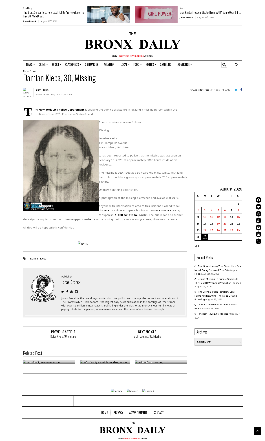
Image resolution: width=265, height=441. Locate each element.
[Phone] (258, 241)
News (182, 8)
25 (211, 230)
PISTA (133, 215)
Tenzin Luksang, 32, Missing (147, 336)
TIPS (168, 210)
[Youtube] (258, 227)
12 (218, 217)
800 (154, 210)
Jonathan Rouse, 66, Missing (213, 313)
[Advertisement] (44, 43)
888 (120, 215)
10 (204, 217)
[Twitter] (258, 207)
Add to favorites (201, 89)
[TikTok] (258, 220)
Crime (26, 71)
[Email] (258, 234)
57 (125, 215)
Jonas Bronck (29, 21)
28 (231, 230)
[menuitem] (29, 65)
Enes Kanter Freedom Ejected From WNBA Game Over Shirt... (210, 12)
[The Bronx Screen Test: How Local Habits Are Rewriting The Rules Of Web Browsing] (108, 14)
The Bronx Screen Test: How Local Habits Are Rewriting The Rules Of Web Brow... (53, 14)
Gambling (27, 8)
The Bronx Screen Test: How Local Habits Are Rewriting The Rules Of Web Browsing (216, 295)
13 (225, 217)
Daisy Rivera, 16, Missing (63, 336)
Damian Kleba (38, 258)
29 (238, 230)
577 (160, 210)
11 (211, 217)
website (89, 219)
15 (238, 217)
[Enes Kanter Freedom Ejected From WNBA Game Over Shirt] (156, 14)
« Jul (197, 246)
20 (225, 223)
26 (218, 230)
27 (225, 230)
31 (204, 235)
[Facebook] (258, 200)
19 (218, 223)
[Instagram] (258, 213)
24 (204, 230)
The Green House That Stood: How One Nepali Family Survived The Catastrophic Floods (218, 270)
